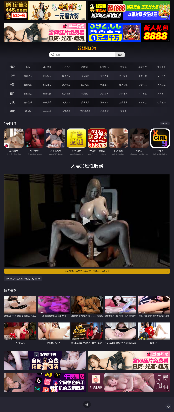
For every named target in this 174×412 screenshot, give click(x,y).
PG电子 (28, 67)
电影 (12, 84)
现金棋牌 (142, 67)
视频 (12, 75)
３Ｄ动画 (85, 75)
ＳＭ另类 (161, 75)
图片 (12, 93)
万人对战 (66, 67)
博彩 (12, 67)
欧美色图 (66, 93)
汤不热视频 (85, 111)
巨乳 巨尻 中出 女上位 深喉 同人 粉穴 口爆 (23, 278)
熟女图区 (142, 93)
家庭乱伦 (47, 102)
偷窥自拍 (28, 93)
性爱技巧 (161, 102)
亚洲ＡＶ (28, 75)
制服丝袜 (104, 84)
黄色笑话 (142, 102)
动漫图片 (85, 93)
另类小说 (123, 102)
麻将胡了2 (104, 67)
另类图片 (161, 93)
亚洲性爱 (28, 84)
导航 (12, 111)
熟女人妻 (104, 75)
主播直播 (142, 75)
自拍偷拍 (47, 75)
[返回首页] (168, 406)
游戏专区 (85, 67)
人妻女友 (66, 102)
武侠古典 (85, 102)
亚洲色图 (47, 93)
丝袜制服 (123, 75)
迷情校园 (104, 102)
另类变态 (161, 84)
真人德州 (47, 67)
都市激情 (28, 102)
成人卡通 (66, 84)
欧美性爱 (85, 84)
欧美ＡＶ (66, 75)
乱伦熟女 (142, 84)
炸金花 (123, 67)
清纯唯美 (123, 93)
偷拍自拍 (47, 84)
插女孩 (28, 111)
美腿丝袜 (104, 93)
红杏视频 (104, 111)
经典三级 (123, 84)
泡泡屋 (123, 111)
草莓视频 (66, 111)
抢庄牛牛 (161, 67)
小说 (12, 102)
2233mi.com (87, 48)
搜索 (120, 54)
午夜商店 (47, 111)
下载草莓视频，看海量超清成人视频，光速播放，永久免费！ (87, 271)
